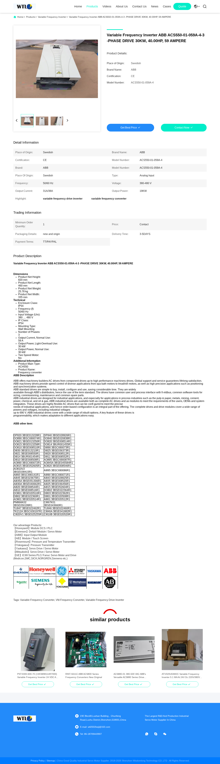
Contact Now (182, 127)
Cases (167, 6)
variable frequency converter (37, 600)
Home (78, 6)
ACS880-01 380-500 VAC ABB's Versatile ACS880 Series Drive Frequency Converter (130, 676)
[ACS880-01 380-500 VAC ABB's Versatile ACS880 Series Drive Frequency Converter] (134, 649)
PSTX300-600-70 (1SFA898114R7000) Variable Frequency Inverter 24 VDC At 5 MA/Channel (37, 676)
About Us (122, 6)
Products (92, 6)
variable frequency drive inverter (105, 600)
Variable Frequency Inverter (52, 17)
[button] (21, 655)
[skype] (158, 734)
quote (182, 6)
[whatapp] (149, 734)
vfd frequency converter (70, 600)
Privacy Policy (38, 760)
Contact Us (139, 6)
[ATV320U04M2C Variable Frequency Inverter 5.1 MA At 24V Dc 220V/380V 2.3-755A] (182, 649)
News (154, 6)
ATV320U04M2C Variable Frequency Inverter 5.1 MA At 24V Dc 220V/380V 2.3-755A (181, 676)
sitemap (51, 760)
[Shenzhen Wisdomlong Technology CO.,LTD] (24, 6)
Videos (106, 6)
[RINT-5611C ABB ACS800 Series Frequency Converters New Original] (85, 649)
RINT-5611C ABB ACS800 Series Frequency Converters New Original (83, 675)
